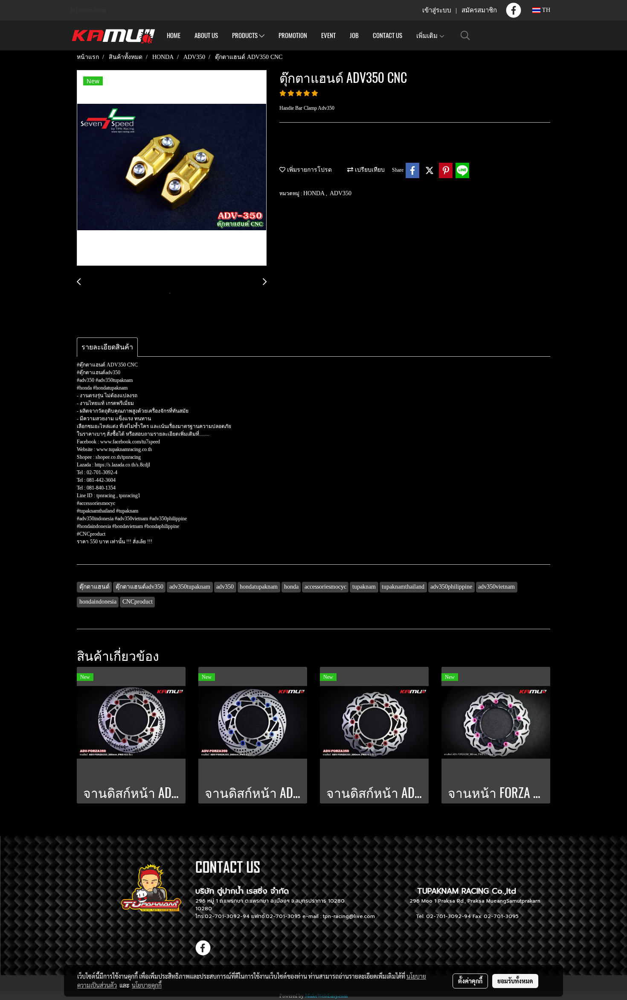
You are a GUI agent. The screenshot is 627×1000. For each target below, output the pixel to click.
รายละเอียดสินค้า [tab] (107, 347)
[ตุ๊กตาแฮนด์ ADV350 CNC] (171, 168)
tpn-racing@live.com (349, 916)
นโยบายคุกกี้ (147, 985)
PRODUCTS (245, 35)
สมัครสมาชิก (479, 10)
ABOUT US (206, 35)
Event (328, 35)
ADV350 (340, 193)
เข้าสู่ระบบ (436, 10)
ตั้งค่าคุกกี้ (470, 981)
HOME (173, 35)
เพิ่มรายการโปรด (308, 170)
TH (545, 10)
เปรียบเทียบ (369, 170)
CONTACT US (387, 35)
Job (354, 35)
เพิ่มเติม (427, 35)
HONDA (314, 193)
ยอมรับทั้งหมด (515, 981)
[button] (465, 35)
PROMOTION (293, 35)
